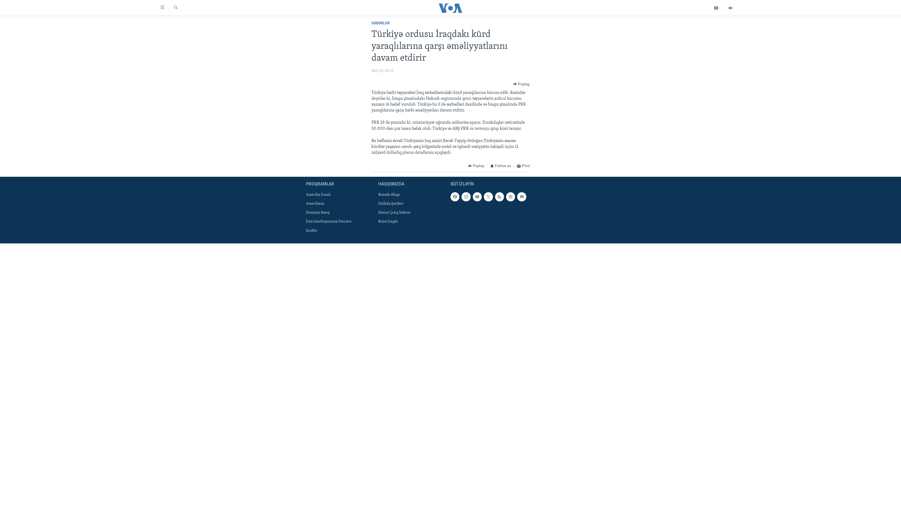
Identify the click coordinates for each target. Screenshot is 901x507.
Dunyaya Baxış (318, 213)
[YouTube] (716, 8)
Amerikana (315, 204)
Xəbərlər (380, 23)
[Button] (521, 84)
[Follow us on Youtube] (477, 196)
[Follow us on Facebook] (454, 196)
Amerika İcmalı (318, 195)
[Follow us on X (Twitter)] (488, 196)
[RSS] (499, 196)
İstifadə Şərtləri (391, 204)
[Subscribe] (521, 196)
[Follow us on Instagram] (466, 196)
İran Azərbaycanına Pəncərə (328, 221)
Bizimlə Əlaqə (389, 195)
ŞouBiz (311, 230)
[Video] (731, 8)
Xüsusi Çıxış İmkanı (394, 213)
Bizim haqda (388, 221)
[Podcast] (510, 196)
